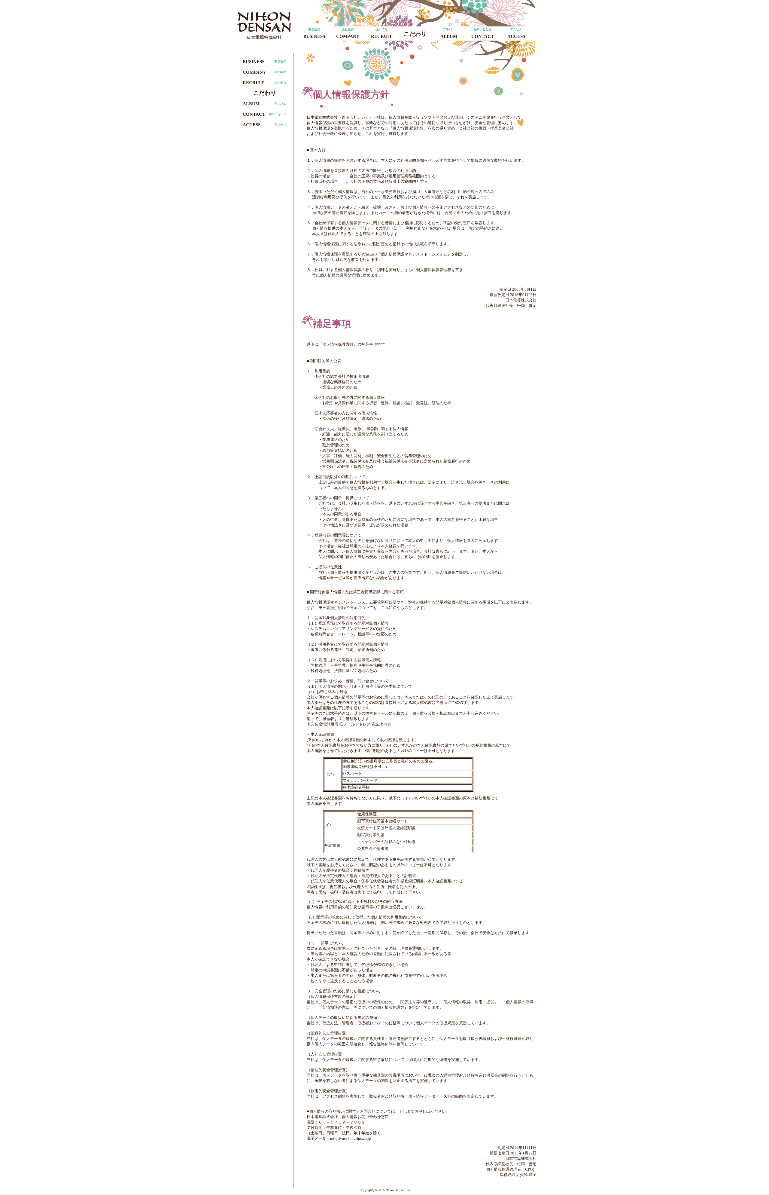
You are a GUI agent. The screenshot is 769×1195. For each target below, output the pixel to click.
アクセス (516, 33)
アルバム (448, 33)
